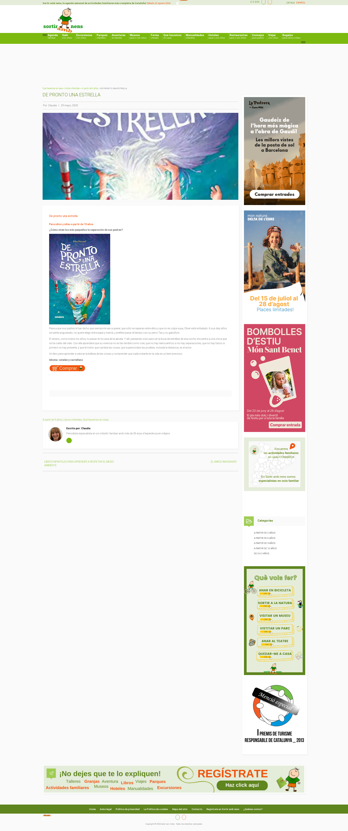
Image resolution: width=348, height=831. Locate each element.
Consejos (258, 36)
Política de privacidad (128, 809)
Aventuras (118, 36)
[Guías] (263, 1)
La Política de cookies (156, 809)
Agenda (53, 36)
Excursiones (84, 36)
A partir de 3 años (265, 532)
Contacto (197, 809)
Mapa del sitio (179, 809)
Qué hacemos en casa (53, 88)
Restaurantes (238, 36)
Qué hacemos (172, 36)
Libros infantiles (72, 88)
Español (300, 2)
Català (290, 2)
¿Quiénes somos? (252, 809)
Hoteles (216, 36)
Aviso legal (105, 809)
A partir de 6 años (265, 538)
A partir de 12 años (265, 548)
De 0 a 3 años (261, 553)
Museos (138, 36)
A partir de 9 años (90, 88)
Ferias (155, 36)
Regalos (291, 36)
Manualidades (195, 36)
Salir (67, 36)
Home (92, 809)
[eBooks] (269, 1)
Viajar (273, 36)
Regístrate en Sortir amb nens (222, 809)
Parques (102, 36)
